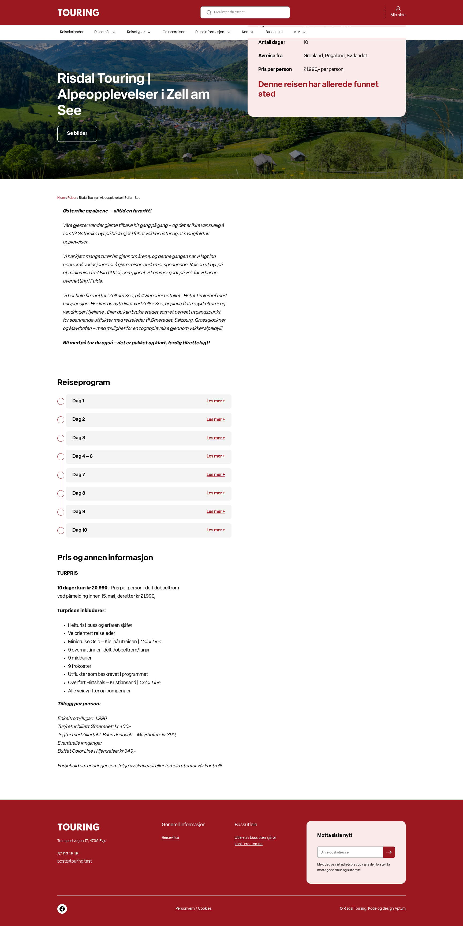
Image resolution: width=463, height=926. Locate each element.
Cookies (205, 909)
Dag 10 (79, 530)
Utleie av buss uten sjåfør (255, 838)
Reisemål (101, 32)
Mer (296, 32)
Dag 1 (78, 401)
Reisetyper (136, 32)
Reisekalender (72, 32)
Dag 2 (78, 419)
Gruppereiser (174, 32)
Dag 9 (78, 512)
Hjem (61, 198)
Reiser (72, 198)
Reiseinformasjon (209, 32)
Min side (398, 15)
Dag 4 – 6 (82, 456)
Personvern (185, 909)
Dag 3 (78, 438)
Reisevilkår (171, 838)
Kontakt (248, 32)
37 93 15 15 (68, 854)
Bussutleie (274, 32)
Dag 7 (78, 475)
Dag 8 (78, 493)
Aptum (400, 909)
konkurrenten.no (249, 844)
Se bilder (77, 133)
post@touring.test (74, 861)
